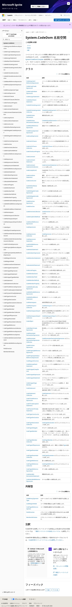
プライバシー (37, 603)
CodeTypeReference (32, 460)
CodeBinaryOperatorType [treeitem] (11, 90)
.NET (32, 32)
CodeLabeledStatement (33, 265)
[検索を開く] (61, 15)
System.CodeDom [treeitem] (9, 43)
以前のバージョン (15, 603)
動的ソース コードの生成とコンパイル (48, 531)
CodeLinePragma (31, 270)
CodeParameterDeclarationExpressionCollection (33, 340)
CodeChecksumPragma (33, 151)
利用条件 (31, 606)
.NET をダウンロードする (62, 20)
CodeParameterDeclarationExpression (53, 338)
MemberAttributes (31, 517)
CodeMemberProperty (32, 283)
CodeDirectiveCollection (33, 211)
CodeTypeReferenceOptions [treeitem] (12, 334)
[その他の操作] (69, 32)
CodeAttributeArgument (33, 105)
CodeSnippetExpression (33, 374)
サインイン (67, 15)
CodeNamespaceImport (33, 311)
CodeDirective (30, 206)
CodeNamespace (31, 302)
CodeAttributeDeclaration (49, 120)
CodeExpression (31, 227)
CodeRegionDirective (32, 361)
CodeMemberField (31, 277)
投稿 (30, 603)
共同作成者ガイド (36, 563)
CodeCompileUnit (31, 170)
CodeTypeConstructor (32, 414)
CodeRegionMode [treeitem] (9, 261)
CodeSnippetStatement (33, 378)
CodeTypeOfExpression (33, 445)
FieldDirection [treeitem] (8, 348)
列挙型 (29, 48)
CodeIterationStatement (33, 258)
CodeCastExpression (32, 136)
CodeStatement (30, 388)
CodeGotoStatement (32, 249)
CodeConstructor (31, 180)
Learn (27, 32)
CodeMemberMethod (32, 280)
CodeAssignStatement (32, 96)
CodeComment (30, 156)
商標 (37, 606)
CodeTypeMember (31, 431)
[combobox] (12, 35)
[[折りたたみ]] (21, 30)
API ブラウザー (40, 32)
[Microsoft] (3, 15)
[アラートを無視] (68, 3)
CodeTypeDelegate (31, 428)
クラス (29, 45)
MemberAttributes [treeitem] (9, 351)
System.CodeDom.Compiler (35, 59)
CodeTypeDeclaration (32, 417)
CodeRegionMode (31, 504)
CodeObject (29, 321)
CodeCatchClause (31, 141)
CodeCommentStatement (49, 165)
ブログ (24, 603)
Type (64, 445)
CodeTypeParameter (32, 450)
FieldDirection (30, 512)
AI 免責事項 (4, 603)
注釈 (28, 50)
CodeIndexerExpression (33, 253)
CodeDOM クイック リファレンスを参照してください (46, 540)
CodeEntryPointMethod (33, 217)
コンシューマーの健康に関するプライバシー (13, 606)
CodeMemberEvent (32, 273)
